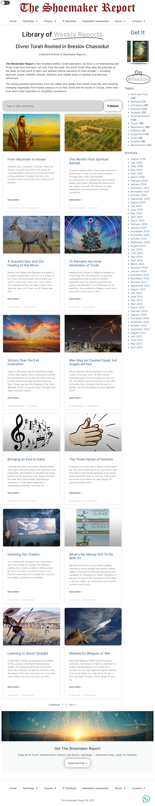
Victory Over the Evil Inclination (23, 362)
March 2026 (138, 177)
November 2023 (140, 278)
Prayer (134, 123)
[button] (5, 3)
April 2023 (137, 303)
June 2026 (137, 166)
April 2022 (137, 347)
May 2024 (136, 256)
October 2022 (139, 325)
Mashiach (136, 108)
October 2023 (139, 282)
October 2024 (139, 238)
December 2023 (140, 274)
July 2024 (136, 249)
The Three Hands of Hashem (91, 459)
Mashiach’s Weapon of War (89, 653)
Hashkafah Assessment (95, 21)
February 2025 (139, 224)
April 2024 (137, 260)
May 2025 (136, 213)
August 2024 (138, 245)
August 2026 (138, 158)
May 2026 (136, 169)
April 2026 (137, 173)
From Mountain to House (26, 159)
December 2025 (140, 187)
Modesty (136, 112)
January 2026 (139, 184)
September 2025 (140, 198)
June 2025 (137, 209)
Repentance (137, 126)
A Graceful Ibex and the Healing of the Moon (26, 263)
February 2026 (139, 180)
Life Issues (137, 105)
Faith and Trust (139, 94)
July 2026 (136, 162)
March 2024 (138, 263)
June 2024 (137, 253)
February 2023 (139, 311)
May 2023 (136, 300)
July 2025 (136, 205)
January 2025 (139, 227)
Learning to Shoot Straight (28, 653)
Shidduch (136, 130)
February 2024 (139, 267)
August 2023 (138, 289)
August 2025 (138, 202)
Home (13, 21)
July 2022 (136, 336)
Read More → (14, 200)
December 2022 (140, 318)
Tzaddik (135, 141)
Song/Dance (138, 134)
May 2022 (136, 343)
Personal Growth (140, 116)
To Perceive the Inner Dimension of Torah (85, 263)
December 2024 (140, 231)
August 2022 (138, 332)
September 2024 (140, 242)
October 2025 (139, 195)
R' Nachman (69, 21)
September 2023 (140, 285)
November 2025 (140, 191)
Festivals (135, 101)
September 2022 (140, 329)
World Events (138, 145)
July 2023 (136, 292)
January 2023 (139, 314)
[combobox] (53, 106)
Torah (134, 137)
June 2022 (137, 340)
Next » (73, 704)
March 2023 (138, 307)
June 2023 (137, 296)
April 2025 (137, 216)
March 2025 (138, 220)
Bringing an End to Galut (26, 459)
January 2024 (139, 271)
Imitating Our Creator (24, 554)
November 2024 (140, 234)
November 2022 (140, 321)
